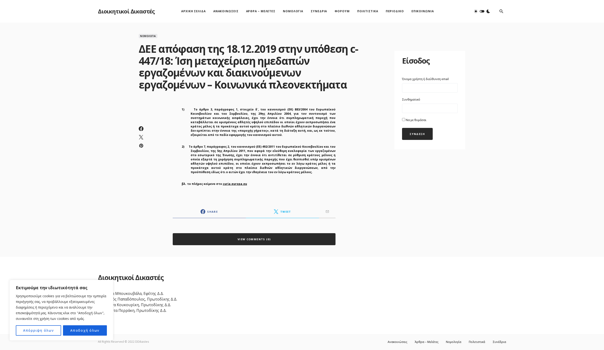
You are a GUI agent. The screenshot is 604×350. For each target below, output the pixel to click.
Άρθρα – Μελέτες (426, 342)
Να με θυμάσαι (415, 120)
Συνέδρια (499, 342)
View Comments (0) (254, 239)
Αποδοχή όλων (85, 330)
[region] (61, 310)
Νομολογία (148, 36)
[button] (482, 11)
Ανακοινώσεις (397, 342)
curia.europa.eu (235, 184)
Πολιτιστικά (477, 342)
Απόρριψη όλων (38, 330)
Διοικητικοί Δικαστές (126, 11)
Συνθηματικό (411, 100)
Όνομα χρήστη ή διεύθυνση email (425, 79)
